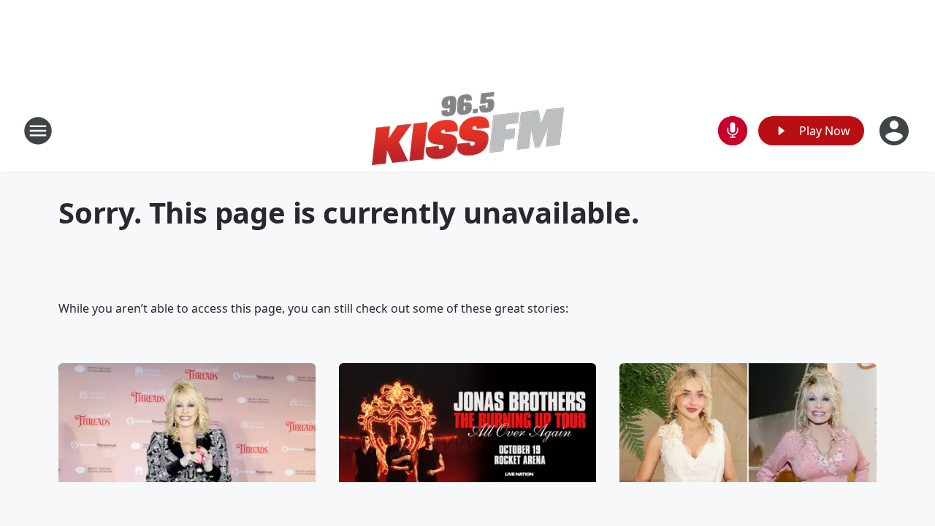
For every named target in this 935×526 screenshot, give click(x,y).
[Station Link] (468, 130)
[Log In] (895, 130)
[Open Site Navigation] (38, 130)
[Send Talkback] (732, 130)
